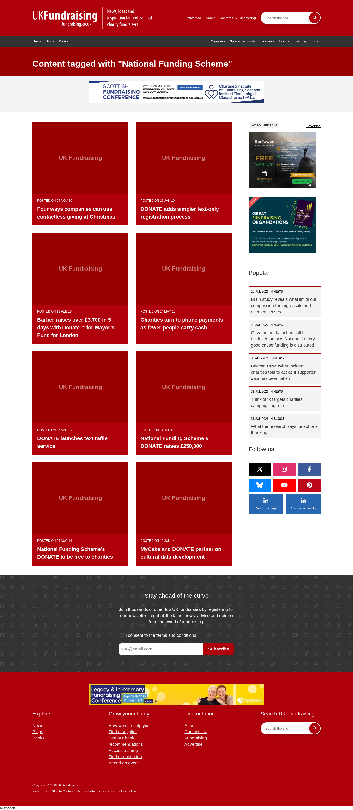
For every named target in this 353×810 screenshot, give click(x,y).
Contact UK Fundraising (237, 18)
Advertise (194, 18)
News (36, 41)
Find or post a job (125, 756)
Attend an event (124, 763)
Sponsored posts (243, 41)
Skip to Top (40, 791)
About (210, 18)
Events (284, 41)
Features (267, 41)
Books (63, 41)
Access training (123, 750)
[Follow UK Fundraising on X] (260, 469)
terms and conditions (176, 635)
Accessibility (86, 791)
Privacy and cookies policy (117, 791)
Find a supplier (123, 731)
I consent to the (161, 635)
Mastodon (7, 808)
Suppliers (218, 41)
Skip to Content (62, 791)
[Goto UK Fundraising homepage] (92, 18)
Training (300, 41)
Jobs (314, 41)
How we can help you (129, 725)
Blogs (50, 41)
